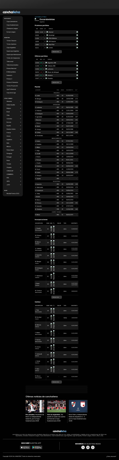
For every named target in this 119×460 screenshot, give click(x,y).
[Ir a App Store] (25, 447)
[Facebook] (93, 447)
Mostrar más (56, 51)
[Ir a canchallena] (11, 12)
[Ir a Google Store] (37, 447)
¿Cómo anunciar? (111, 456)
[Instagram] (88, 447)
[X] (83, 447)
